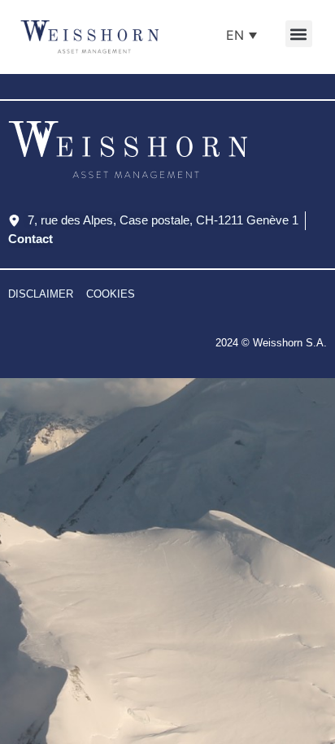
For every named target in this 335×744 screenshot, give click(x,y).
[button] (298, 33)
